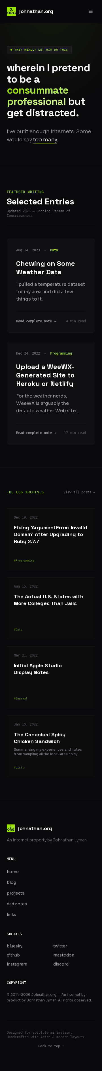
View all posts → (79, 492)
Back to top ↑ (51, 1046)
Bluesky (14, 946)
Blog (11, 882)
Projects (15, 893)
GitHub (13, 955)
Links (11, 914)
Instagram (17, 964)
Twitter (60, 946)
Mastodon (63, 955)
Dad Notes (17, 903)
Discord (61, 964)
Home (13, 871)
